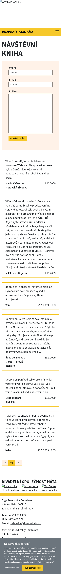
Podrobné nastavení (12, 567)
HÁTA (17, 32)
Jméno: (13, 68)
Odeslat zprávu (17, 138)
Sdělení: (13, 91)
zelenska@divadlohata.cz (25, 523)
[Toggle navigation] (57, 31)
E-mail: (12, 80)
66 (11, 463)
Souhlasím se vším (32, 567)
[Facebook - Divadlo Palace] (11, 488)
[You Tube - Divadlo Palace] (49, 488)
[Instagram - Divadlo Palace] (30, 488)
